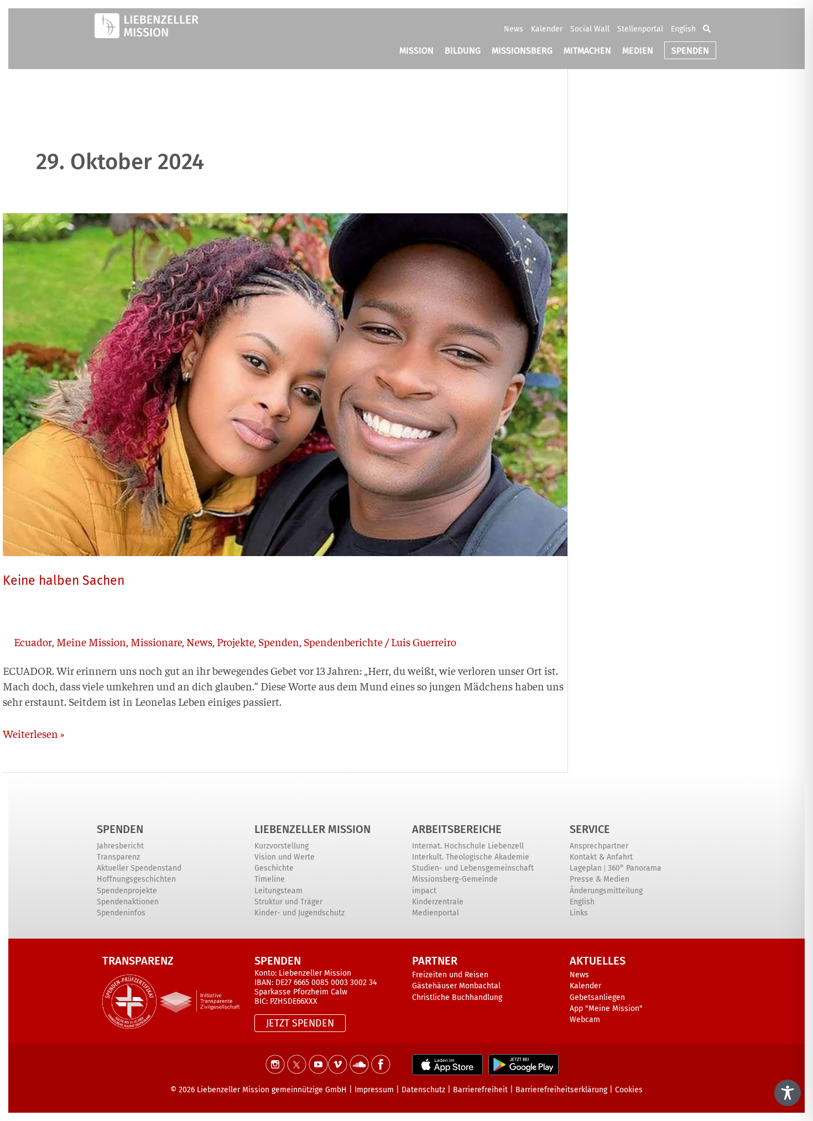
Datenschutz (423, 1089)
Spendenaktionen (128, 902)
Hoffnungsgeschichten (136, 879)
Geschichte (274, 868)
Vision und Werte (284, 857)
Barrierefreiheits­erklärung (561, 1089)
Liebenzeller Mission (312, 829)
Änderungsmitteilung (606, 890)
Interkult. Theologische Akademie (470, 857)
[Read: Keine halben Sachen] (285, 383)
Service (590, 829)
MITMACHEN (587, 50)
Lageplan (586, 868)
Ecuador (33, 641)
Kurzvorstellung (281, 846)
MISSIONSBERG (522, 50)
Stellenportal (640, 29)
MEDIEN (637, 50)
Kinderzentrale (437, 902)
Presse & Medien (599, 879)
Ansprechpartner (599, 846)
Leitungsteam (278, 890)
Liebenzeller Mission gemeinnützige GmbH (272, 1089)
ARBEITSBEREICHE (457, 829)
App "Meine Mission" (606, 1008)
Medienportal (435, 913)
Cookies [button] (629, 1089)
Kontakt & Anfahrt (601, 857)
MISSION (416, 50)
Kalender (546, 29)
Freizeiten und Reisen (450, 974)
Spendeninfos (121, 913)
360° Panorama (634, 868)
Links (579, 913)
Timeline (269, 879)
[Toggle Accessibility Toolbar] (787, 1092)
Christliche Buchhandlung (457, 997)
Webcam (585, 1019)
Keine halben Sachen (63, 580)
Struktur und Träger (288, 902)
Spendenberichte (343, 641)
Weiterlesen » (34, 733)
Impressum (374, 1089)
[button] (707, 29)
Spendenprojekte (127, 890)
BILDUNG (463, 50)
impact (424, 890)
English (683, 29)
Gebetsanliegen (597, 997)
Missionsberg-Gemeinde (455, 879)
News (513, 29)
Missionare (156, 641)
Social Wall (589, 29)
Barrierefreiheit (480, 1089)
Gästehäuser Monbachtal (456, 986)
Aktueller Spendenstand (139, 868)
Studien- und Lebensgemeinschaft (473, 868)
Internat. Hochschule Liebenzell (468, 846)
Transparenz (118, 857)
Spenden (278, 641)
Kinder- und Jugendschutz (299, 913)
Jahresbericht (120, 846)
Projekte (235, 641)
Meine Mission (91, 641)
